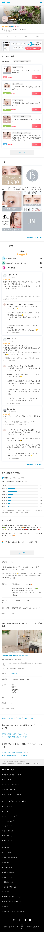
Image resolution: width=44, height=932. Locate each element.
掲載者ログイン (9, 882)
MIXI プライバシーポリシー (12, 902)
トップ (3, 761)
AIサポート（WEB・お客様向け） (14, 911)
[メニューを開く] (41, 2)
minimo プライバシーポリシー (13, 897)
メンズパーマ (8, 826)
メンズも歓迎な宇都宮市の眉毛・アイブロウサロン (16, 737)
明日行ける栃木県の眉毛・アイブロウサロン (14, 753)
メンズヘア (7, 811)
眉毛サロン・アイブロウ (11, 789)
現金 (12, 685)
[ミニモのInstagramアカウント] (14, 920)
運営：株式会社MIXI (10, 857)
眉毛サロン (10, 761)
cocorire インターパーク (8, 718)
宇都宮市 (22, 761)
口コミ (37, 36)
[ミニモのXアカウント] (19, 920)
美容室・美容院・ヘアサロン (13, 775)
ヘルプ (6, 906)
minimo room (8, 867)
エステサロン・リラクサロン (13, 794)
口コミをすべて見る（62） (33, 464)
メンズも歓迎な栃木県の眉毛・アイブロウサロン (15, 755)
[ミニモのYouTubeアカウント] (30, 920)
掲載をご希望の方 (9, 872)
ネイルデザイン (9, 831)
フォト (17, 36)
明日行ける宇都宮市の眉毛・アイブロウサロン (14, 734)
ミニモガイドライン (10, 887)
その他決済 (15, 690)
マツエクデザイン (9, 836)
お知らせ (6, 862)
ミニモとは (7, 852)
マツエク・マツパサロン (11, 784)
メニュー (27, 36)
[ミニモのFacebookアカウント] (25, 920)
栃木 (16, 761)
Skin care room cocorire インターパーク (13, 763)
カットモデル (8, 841)
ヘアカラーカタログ (10, 816)
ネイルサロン (8, 780)
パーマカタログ (9, 821)
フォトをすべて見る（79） (33, 237)
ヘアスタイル (8, 806)
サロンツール (8, 877)
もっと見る (22, 152)
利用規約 (6, 892)
